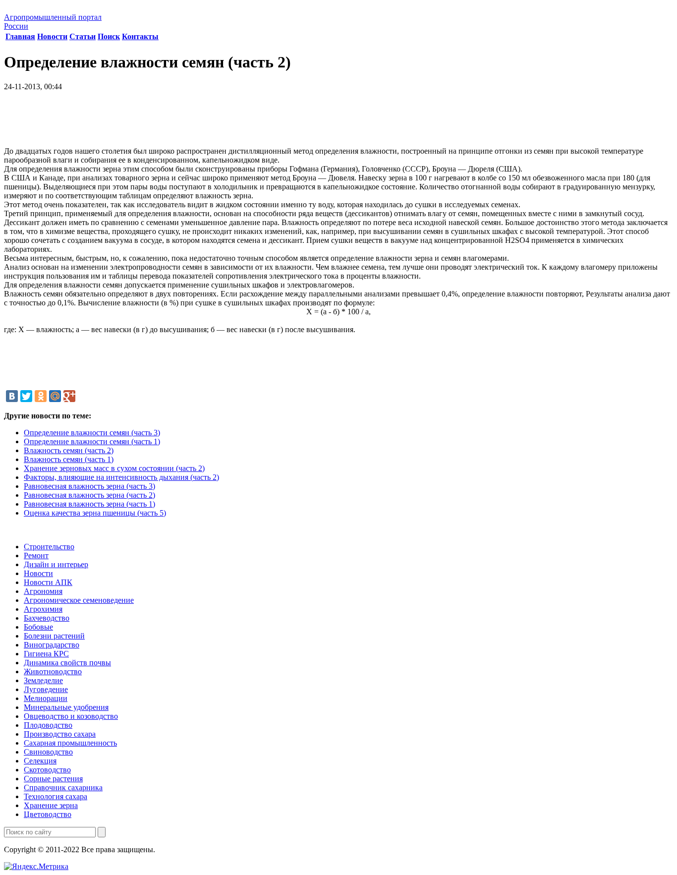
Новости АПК (48, 582)
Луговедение (46, 689)
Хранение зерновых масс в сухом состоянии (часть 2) (114, 468)
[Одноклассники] (41, 396)
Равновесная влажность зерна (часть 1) (89, 504)
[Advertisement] (338, 122)
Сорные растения (53, 778)
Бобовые (38, 627)
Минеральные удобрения (66, 707)
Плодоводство (48, 725)
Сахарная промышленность (70, 743)
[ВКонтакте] (12, 396)
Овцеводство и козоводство (71, 716)
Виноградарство (51, 645)
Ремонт (36, 555)
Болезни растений (54, 636)
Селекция (40, 761)
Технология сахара (55, 796)
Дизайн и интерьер (56, 564)
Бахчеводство (46, 618)
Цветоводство (47, 814)
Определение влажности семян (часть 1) (92, 441)
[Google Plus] (69, 396)
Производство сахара (60, 734)
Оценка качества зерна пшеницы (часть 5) (95, 513)
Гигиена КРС (46, 653)
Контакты (140, 36)
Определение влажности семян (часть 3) (92, 432)
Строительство (49, 546)
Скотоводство (47, 769)
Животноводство (53, 671)
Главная (20, 36)
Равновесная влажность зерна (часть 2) (89, 495)
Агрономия (43, 591)
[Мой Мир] (55, 396)
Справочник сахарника (63, 787)
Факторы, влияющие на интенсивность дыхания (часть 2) (121, 477)
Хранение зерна (51, 805)
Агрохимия (43, 609)
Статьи (82, 36)
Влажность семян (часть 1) (68, 459)
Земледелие (43, 680)
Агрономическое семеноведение (79, 600)
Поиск (109, 36)
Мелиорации (45, 698)
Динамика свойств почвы (67, 662)
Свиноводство (48, 752)
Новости (52, 36)
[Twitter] (26, 396)
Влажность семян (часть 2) (68, 450)
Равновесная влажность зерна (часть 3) (89, 486)
